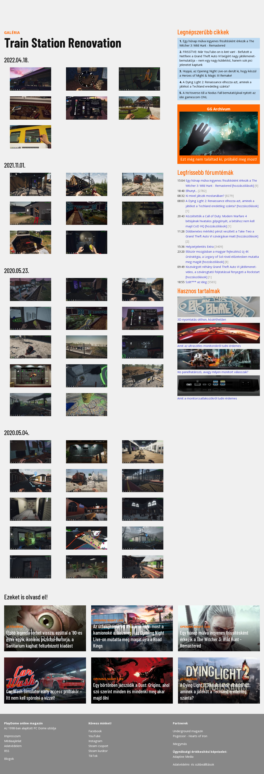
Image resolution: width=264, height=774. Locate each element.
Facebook (95, 731)
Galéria (12, 32)
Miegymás (180, 744)
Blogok (9, 759)
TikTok (93, 756)
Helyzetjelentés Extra (200, 247)
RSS (6, 751)
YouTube (94, 736)
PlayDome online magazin (23, 723)
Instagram (95, 741)
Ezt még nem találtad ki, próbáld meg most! (218, 159)
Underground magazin (188, 731)
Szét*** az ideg (196, 282)
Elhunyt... (191, 191)
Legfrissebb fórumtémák (205, 172)
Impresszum (12, 736)
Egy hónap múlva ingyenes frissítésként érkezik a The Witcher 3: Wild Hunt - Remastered (216, 43)
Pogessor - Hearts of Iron (190, 736)
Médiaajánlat (12, 741)
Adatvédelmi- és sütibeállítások (193, 764)
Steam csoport (98, 746)
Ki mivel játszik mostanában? (205, 196)
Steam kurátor (98, 751)
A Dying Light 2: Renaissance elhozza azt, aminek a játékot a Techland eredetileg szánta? (215, 84)
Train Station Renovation (62, 42)
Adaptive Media (183, 757)
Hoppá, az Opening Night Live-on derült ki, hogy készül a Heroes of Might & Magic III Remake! (217, 73)
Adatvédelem (13, 746)
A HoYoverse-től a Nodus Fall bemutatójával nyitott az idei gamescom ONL (217, 95)
